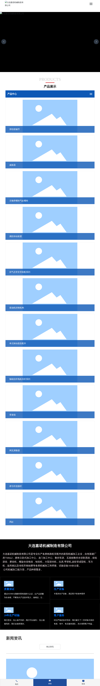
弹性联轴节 (14, 129)
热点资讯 (50, 647)
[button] (96, 41)
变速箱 (12, 415)
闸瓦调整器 (14, 450)
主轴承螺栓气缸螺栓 (18, 201)
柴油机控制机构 (16, 308)
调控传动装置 (15, 236)
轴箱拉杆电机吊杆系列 (19, 379)
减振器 (12, 165)
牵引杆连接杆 (15, 486)
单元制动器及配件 (17, 343)
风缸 (11, 522)
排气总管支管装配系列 (19, 272)
